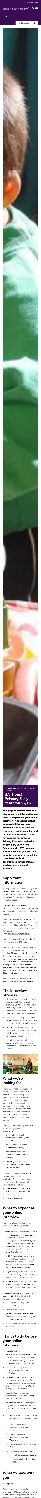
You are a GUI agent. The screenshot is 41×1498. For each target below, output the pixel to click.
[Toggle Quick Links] (6, 16)
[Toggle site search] (33, 8)
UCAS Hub (27, 922)
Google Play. (30, 1013)
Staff (36, 2)
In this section (24, 23)
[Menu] (36, 8)
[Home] (16, 9)
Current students (26, 2)
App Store (13, 1013)
